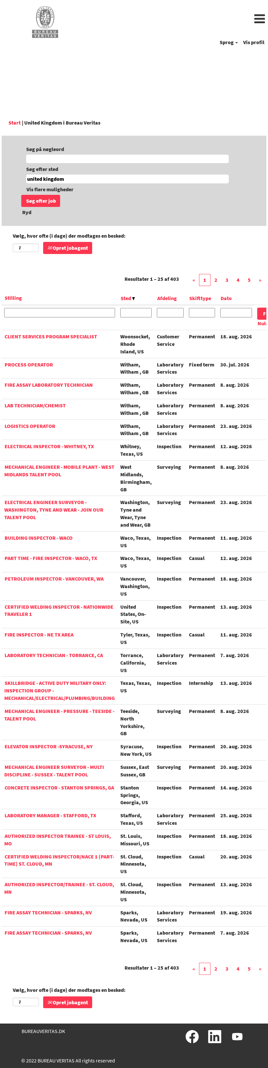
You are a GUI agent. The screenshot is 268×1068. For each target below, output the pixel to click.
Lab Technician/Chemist (35, 405)
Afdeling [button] (167, 298)
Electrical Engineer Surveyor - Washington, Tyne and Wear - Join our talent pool (53, 509)
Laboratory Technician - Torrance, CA (54, 655)
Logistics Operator (30, 426)
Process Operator (29, 364)
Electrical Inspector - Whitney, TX (49, 446)
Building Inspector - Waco (39, 537)
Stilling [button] (13, 298)
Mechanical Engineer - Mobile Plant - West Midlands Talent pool (59, 471)
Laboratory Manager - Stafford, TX (50, 815)
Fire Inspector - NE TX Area (39, 634)
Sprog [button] (227, 42)
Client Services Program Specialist (51, 336)
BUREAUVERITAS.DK (43, 1031)
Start (14, 122)
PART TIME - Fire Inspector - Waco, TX (51, 558)
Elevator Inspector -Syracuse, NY (49, 746)
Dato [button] (226, 298)
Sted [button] (126, 298)
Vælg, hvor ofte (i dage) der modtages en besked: (69, 235)
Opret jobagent (70, 248)
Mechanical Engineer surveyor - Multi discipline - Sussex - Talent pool (54, 771)
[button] (178, 19)
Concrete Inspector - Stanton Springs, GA (59, 787)
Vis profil (253, 42)
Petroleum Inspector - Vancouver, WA (54, 578)
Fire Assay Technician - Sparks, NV (48, 912)
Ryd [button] (26, 212)
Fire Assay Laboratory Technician (49, 384)
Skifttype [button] (200, 298)
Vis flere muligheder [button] (50, 189)
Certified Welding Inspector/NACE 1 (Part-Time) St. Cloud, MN (59, 860)
